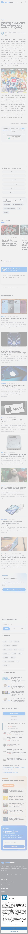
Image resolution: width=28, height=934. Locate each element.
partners (10, 902)
